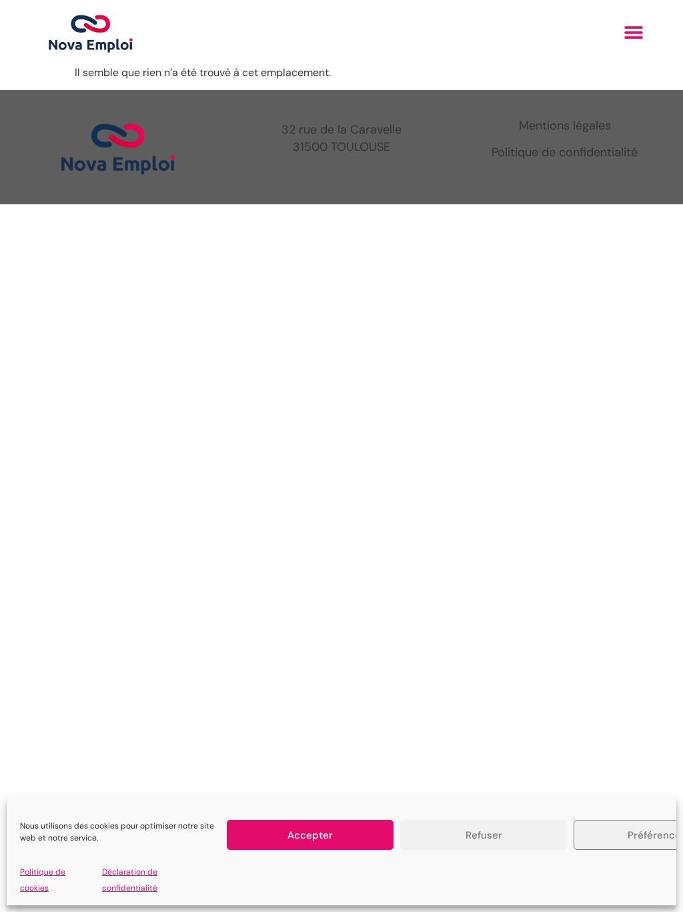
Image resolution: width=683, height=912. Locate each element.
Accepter (310, 835)
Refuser (484, 835)
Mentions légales (565, 126)
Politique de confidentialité (565, 152)
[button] (634, 32)
